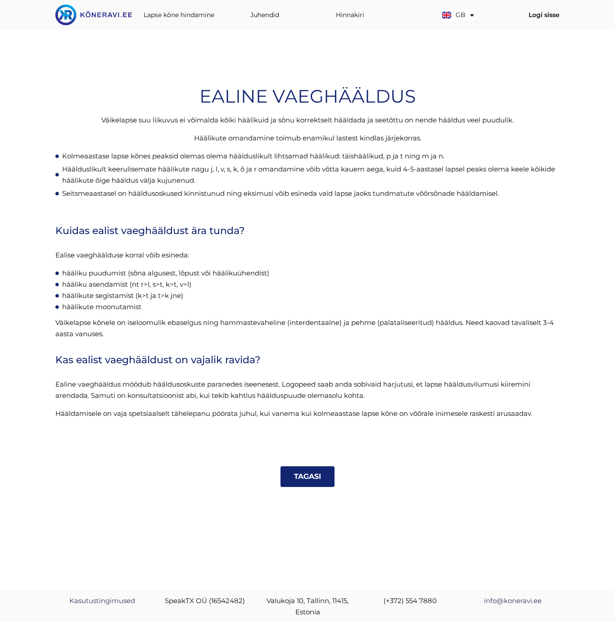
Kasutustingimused (102, 600)
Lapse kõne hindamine (179, 15)
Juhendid (264, 15)
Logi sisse (544, 15)
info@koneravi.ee (513, 600)
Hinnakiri (350, 15)
